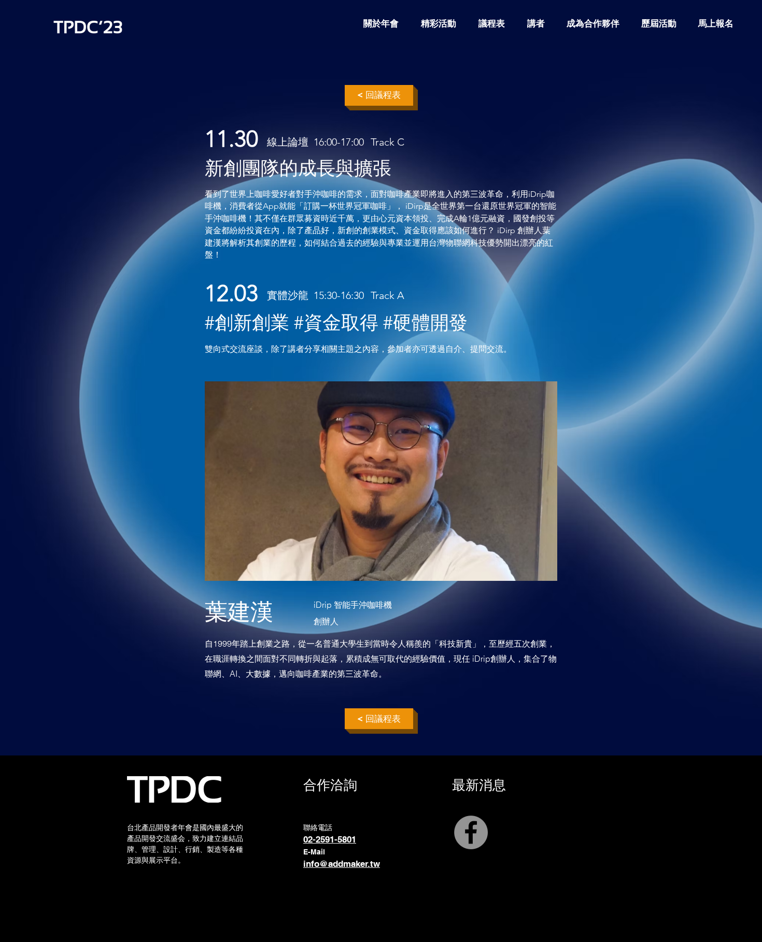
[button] (658, 23)
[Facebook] (471, 832)
